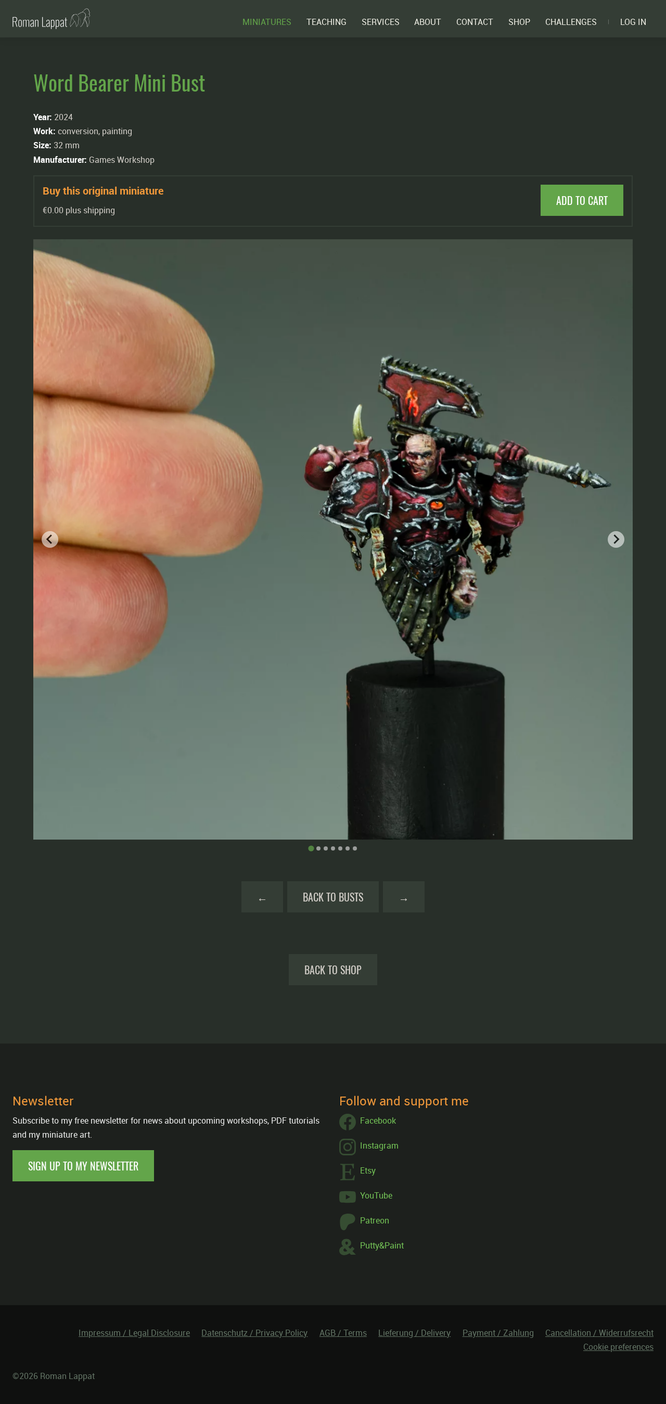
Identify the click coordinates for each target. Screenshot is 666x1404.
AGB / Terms (343, 1332)
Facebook (378, 1120)
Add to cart (582, 200)
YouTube (376, 1195)
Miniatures (266, 22)
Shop (519, 22)
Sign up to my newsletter (83, 1166)
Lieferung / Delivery (414, 1332)
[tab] (311, 848)
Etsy (368, 1170)
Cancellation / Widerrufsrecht (599, 1332)
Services (381, 22)
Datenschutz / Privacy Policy (254, 1332)
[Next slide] (616, 539)
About (427, 22)
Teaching (326, 22)
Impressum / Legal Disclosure (134, 1332)
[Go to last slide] (50, 539)
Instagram (379, 1145)
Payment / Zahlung (498, 1332)
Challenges (571, 22)
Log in (633, 22)
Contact (474, 22)
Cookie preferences (618, 1347)
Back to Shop (333, 969)
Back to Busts (333, 897)
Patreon (374, 1220)
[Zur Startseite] (51, 18)
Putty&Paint (382, 1245)
